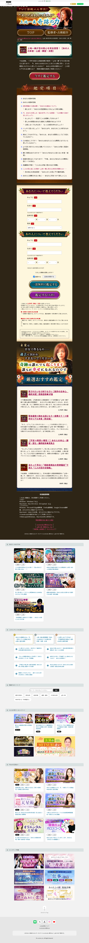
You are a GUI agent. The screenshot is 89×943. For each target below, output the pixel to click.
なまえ (29, 205)
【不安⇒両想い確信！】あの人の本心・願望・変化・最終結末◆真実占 (48, 442)
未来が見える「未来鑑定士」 (22, 699)
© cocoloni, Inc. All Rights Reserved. (44, 938)
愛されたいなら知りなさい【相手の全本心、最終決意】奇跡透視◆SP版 (48, 393)
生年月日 (30, 215)
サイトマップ (51, 529)
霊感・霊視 (44, 695)
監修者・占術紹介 (39, 529)
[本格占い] (8, 4)
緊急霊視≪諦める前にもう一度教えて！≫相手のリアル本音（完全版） (48, 417)
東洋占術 (28, 695)
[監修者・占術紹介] (58, 35)
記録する (38, 277)
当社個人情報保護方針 (27, 334)
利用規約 (45, 336)
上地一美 (63, 695)
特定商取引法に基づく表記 (44, 520)
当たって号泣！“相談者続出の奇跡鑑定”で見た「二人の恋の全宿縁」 (48, 466)
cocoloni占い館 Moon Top (24, 38)
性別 (28, 223)
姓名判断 (36, 695)
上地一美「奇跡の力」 (36, 38)
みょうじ (30, 197)
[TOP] (30, 35)
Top (44, 527)
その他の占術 (54, 695)
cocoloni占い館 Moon (44, 928)
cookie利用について (44, 926)
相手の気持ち (18, 695)
